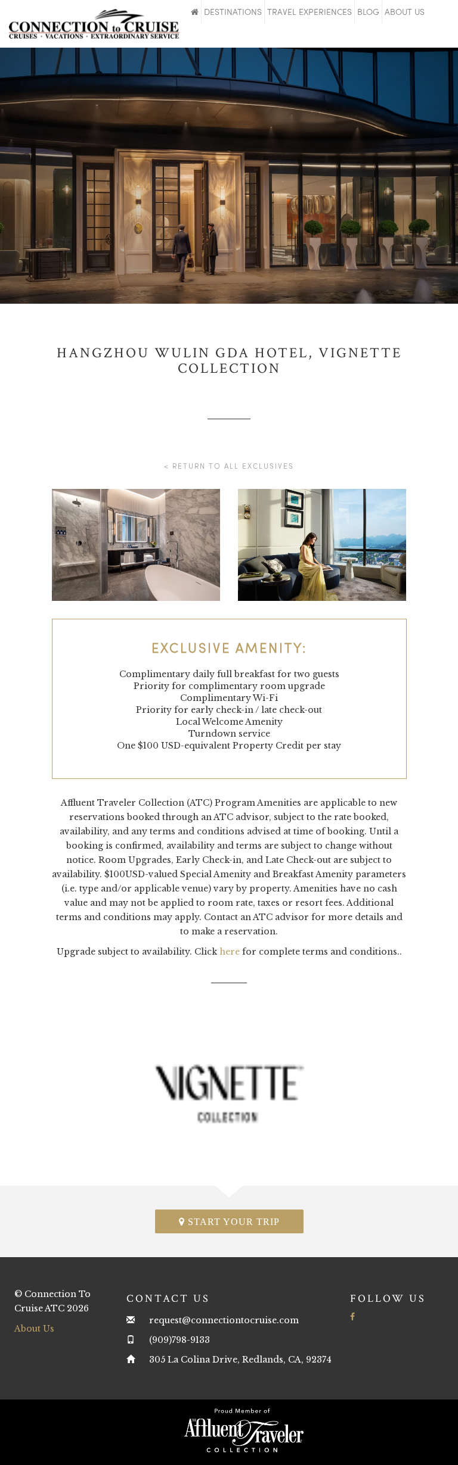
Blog (368, 11)
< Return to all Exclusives (229, 465)
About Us (405, 11)
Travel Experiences (309, 11)
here (229, 951)
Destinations (233, 11)
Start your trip (232, 1222)
